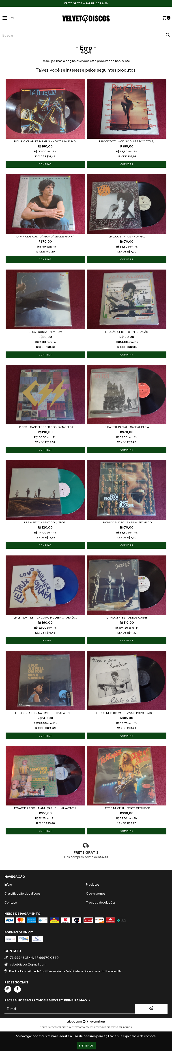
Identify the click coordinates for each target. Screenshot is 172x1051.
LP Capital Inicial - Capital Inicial (126, 427)
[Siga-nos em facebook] (17, 989)
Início (8, 884)
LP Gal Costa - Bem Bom (45, 332)
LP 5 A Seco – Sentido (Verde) (45, 522)
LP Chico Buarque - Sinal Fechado (127, 522)
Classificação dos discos (22, 893)
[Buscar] (167, 35)
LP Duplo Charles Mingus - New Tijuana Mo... (45, 141)
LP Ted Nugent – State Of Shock (127, 808)
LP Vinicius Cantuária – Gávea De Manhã (45, 236)
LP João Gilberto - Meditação (126, 332)
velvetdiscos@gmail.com (28, 964)
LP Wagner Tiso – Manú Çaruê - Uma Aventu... (45, 808)
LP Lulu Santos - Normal (127, 236)
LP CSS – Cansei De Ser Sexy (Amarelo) (45, 427)
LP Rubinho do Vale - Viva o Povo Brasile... (126, 713)
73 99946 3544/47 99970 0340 (34, 958)
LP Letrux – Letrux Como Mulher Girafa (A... (45, 617)
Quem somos (95, 893)
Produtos (92, 884)
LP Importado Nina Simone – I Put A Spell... (45, 713)
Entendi (86, 1045)
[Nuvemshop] (86, 1022)
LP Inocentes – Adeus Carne (126, 617)
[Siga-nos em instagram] (7, 989)
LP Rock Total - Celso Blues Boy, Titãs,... (127, 141)
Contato (10, 902)
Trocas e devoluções (101, 902)
